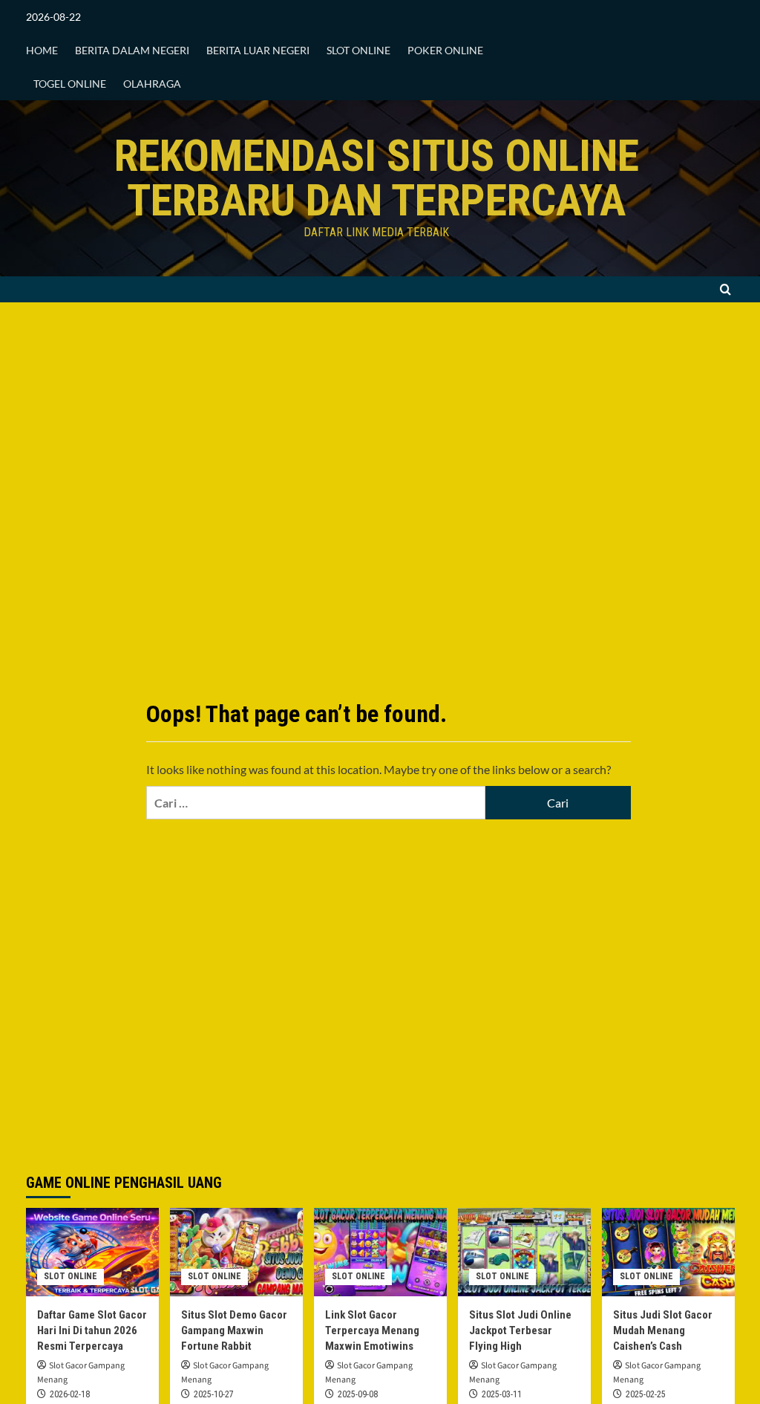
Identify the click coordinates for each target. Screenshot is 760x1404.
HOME (42, 50)
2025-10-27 (214, 1394)
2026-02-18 (70, 1394)
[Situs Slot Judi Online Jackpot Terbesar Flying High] (524, 1252)
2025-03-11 (502, 1394)
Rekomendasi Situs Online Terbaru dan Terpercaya (376, 178)
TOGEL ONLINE (69, 83)
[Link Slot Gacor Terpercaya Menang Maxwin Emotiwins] (380, 1252)
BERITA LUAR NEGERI (257, 50)
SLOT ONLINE (358, 50)
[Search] (725, 289)
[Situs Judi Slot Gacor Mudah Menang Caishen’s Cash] (668, 1252)
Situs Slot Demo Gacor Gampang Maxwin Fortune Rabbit (234, 1330)
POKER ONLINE (445, 50)
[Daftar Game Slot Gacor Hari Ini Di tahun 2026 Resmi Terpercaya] (92, 1252)
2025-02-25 (646, 1394)
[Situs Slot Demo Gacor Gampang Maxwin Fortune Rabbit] (236, 1252)
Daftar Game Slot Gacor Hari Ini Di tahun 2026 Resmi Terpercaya (92, 1330)
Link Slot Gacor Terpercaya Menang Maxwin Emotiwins (372, 1330)
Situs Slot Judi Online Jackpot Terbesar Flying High (520, 1330)
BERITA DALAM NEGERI (132, 50)
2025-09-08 (358, 1394)
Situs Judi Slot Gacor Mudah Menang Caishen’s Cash (662, 1330)
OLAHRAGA (152, 83)
